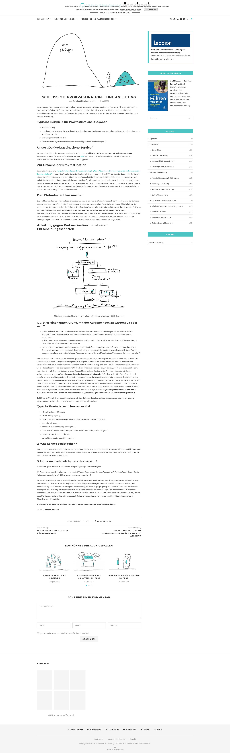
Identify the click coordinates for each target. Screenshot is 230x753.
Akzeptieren (151, 9)
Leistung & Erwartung (172, 183)
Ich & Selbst (43, 19)
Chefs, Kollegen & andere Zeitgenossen (172, 206)
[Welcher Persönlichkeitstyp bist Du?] (124, 561)
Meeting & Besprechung (172, 217)
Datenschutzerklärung (116, 739)
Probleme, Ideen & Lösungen (172, 189)
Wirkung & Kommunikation (172, 167)
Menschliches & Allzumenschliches (98, 19)
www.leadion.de (169, 59)
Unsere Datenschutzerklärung (130, 9)
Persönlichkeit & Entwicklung (172, 161)
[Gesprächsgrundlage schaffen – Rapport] (89, 561)
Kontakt (133, 739)
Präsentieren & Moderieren (172, 223)
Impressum (98, 739)
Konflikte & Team (172, 212)
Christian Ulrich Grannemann (84, 101)
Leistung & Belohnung (65, 19)
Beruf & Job (172, 150)
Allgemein (171, 138)
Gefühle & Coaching (172, 155)
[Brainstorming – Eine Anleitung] (55, 561)
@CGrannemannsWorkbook (61, 715)
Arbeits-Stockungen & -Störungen (172, 178)
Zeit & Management (172, 195)
